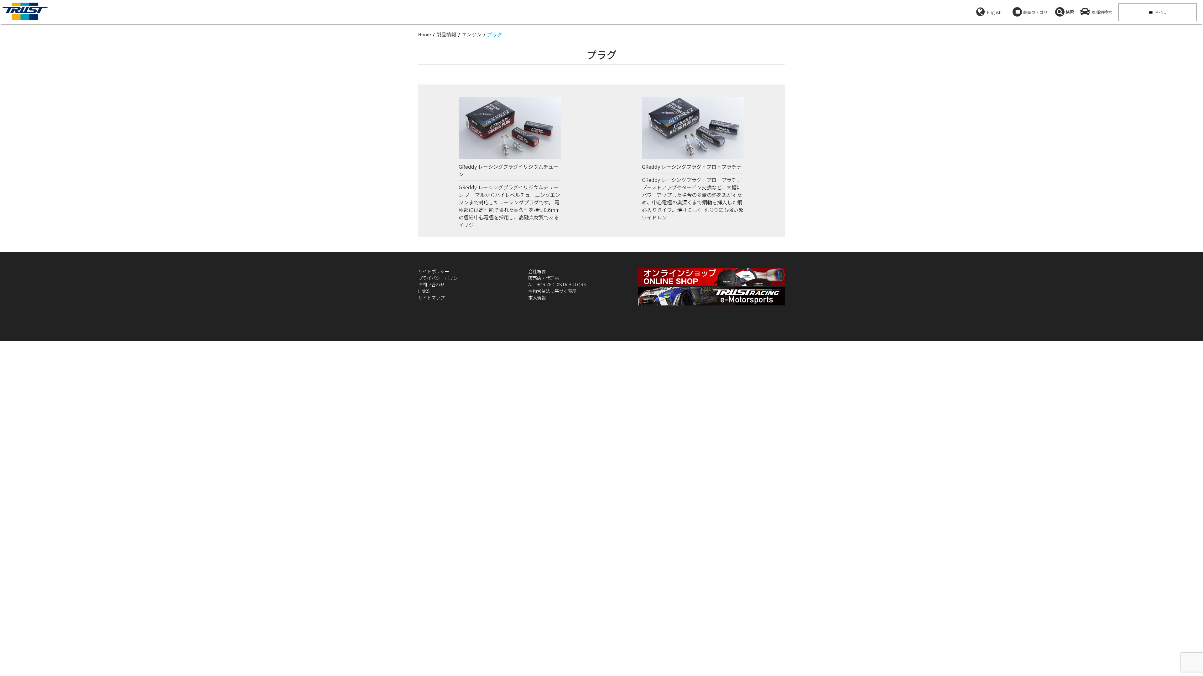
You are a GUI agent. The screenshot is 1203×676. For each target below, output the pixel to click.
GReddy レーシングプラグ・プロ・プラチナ (692, 166)
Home (424, 34)
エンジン (472, 34)
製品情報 (446, 34)
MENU (1160, 12)
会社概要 (537, 271)
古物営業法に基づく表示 (552, 291)
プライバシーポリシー (440, 277)
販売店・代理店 (543, 277)
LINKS (424, 291)
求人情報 (537, 297)
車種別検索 (1102, 12)
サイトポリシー (433, 271)
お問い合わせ (431, 284)
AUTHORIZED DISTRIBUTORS (557, 284)
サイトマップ (431, 297)
